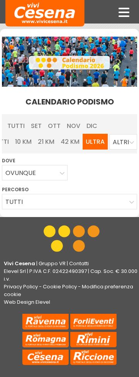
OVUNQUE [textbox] (20, 172)
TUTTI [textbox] (14, 201)
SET (36, 125)
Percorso (15, 189)
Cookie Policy (60, 286)
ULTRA (95, 141)
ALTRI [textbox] (121, 142)
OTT (54, 125)
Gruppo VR (52, 263)
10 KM (23, 141)
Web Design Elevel (27, 302)
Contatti (79, 263)
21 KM (46, 141)
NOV (73, 125)
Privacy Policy (21, 286)
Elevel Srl (15, 271)
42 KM (70, 141)
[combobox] (123, 142)
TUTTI (16, 125)
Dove (8, 160)
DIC (91, 125)
